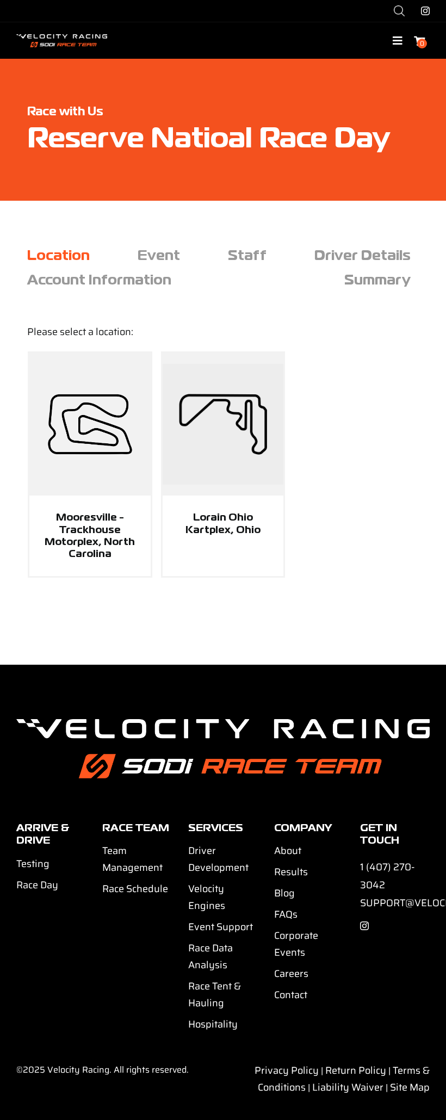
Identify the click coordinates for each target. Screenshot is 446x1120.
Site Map (410, 1087)
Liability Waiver (347, 1087)
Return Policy (355, 1070)
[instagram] (425, 11)
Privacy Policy (287, 1070)
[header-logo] (61, 38)
